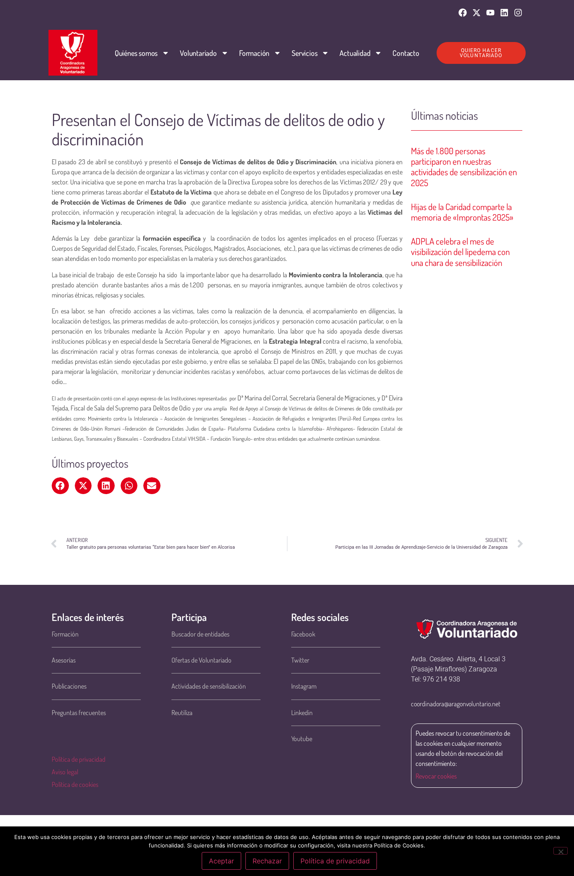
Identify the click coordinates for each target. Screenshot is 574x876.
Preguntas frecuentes (79, 712)
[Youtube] (490, 12)
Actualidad (355, 53)
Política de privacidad (78, 759)
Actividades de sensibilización (208, 686)
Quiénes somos (136, 53)
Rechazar (267, 861)
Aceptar (221, 861)
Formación (254, 53)
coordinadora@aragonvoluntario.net (455, 704)
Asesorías (64, 660)
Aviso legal (65, 772)
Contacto (405, 53)
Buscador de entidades (200, 634)
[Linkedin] (504, 12)
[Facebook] (462, 12)
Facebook (303, 634)
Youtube (301, 738)
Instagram (303, 686)
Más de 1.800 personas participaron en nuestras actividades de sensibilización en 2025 (464, 166)
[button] (60, 485)
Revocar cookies (436, 776)
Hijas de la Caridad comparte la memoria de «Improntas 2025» (462, 212)
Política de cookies (75, 784)
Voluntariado (198, 53)
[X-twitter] (476, 12)
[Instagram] (518, 12)
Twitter (300, 660)
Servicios (304, 53)
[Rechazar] (560, 851)
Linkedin (302, 712)
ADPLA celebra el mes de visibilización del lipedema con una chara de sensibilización (460, 251)
